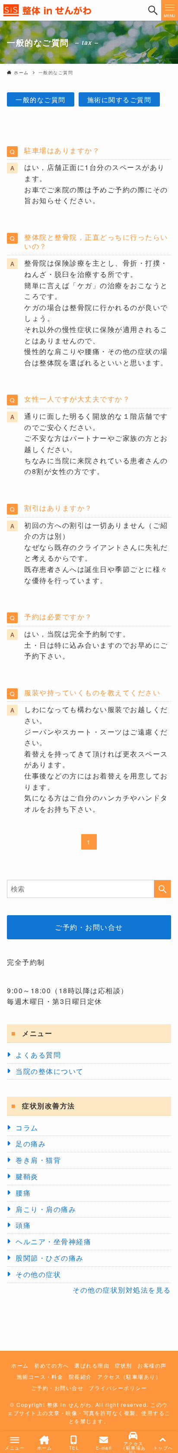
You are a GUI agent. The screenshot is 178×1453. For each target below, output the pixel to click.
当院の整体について (49, 1071)
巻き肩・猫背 (38, 1160)
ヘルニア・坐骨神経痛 (53, 1241)
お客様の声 (151, 1365)
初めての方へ (51, 1365)
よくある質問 (38, 1055)
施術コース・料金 (40, 1377)
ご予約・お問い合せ (89, 927)
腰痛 (23, 1193)
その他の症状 (38, 1274)
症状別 (123, 1365)
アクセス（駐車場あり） (129, 1377)
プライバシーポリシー (118, 1388)
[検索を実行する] (162, 889)
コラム (27, 1128)
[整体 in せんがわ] (72, 10)
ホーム (20, 1365)
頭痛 (23, 1225)
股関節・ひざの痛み (49, 1258)
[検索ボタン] (152, 10)
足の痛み (31, 1144)
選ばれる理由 (91, 1365)
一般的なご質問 (40, 99)
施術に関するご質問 (119, 99)
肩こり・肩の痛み (46, 1209)
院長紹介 (80, 1377)
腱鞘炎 (27, 1176)
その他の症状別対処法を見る (122, 1290)
